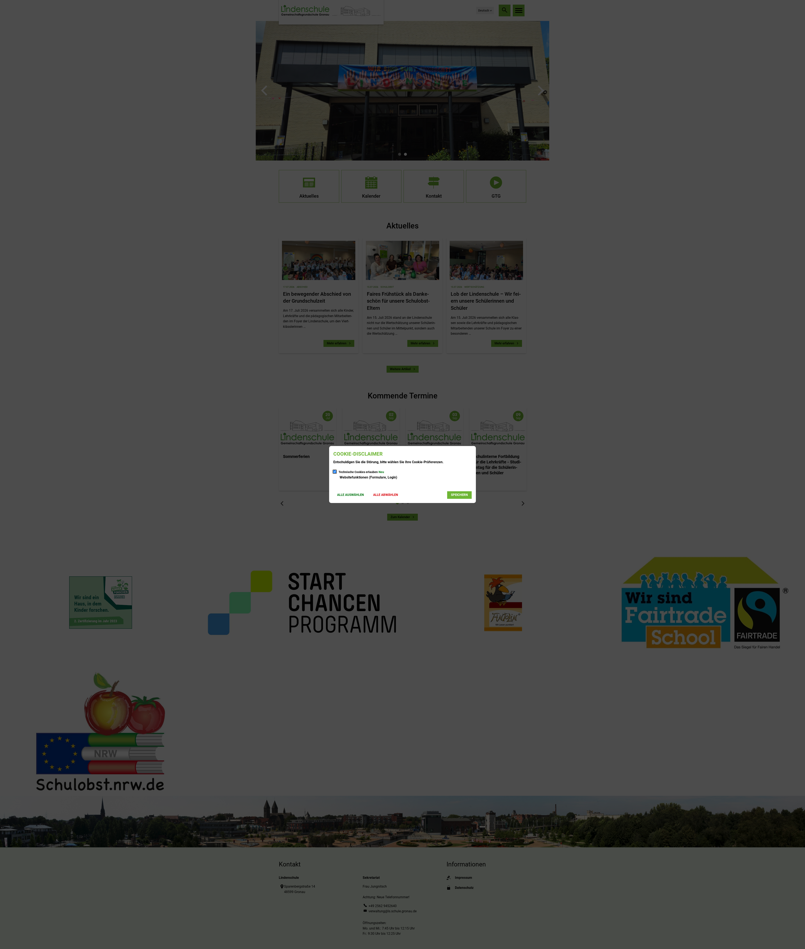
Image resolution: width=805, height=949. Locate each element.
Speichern (459, 495)
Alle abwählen (385, 495)
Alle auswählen (350, 495)
